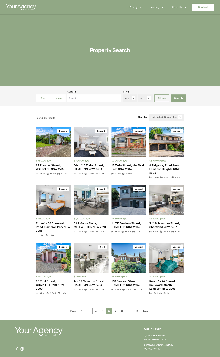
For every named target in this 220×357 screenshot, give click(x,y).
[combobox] (94, 98)
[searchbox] (84, 98)
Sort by (142, 117)
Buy (43, 98)
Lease (58, 98)
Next (146, 311)
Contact (203, 7)
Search (178, 98)
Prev (73, 311)
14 (136, 311)
